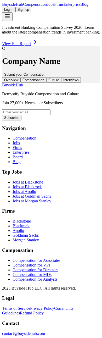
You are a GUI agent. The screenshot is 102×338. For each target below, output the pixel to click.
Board (18, 157)
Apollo (18, 230)
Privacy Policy (42, 308)
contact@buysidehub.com (23, 333)
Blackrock (21, 226)
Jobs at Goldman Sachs (32, 196)
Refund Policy (32, 313)
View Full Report (16, 43)
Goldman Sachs (26, 235)
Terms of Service (16, 308)
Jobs (50, 4)
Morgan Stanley (26, 240)
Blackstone (22, 221)
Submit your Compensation (24, 74)
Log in (8, 10)
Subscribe (11, 118)
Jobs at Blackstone (28, 182)
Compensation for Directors (35, 270)
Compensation (35, 4)
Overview (11, 80)
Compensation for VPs (31, 265)
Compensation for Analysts (35, 279)
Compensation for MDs (32, 274)
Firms (59, 4)
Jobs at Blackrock (27, 187)
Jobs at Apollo (24, 191)
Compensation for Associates (36, 260)
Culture (53, 80)
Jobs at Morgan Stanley (32, 201)
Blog (84, 4)
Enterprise (72, 4)
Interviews (71, 80)
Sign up (23, 10)
